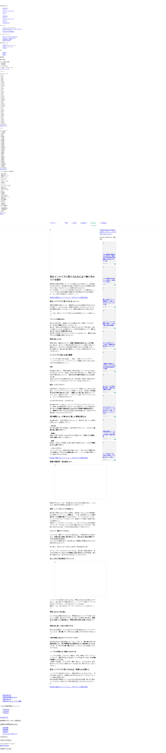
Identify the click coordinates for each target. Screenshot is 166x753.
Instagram (5, 52)
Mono (94, 223)
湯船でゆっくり (5, 175)
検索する (2, 213)
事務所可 (3, 203)
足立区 (2, 160)
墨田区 (2, 140)
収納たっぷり (4, 176)
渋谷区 (2, 149)
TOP (66, 223)
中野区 (2, 150)
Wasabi (2, 121)
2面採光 (3, 193)
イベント (5, 13)
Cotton (2, 88)
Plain (2, 111)
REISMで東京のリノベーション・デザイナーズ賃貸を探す (69, 297)
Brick (2, 81)
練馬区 (2, 159)
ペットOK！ (4, 206)
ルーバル (3, 183)
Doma (2, 93)
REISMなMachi (3, 169)
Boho (2, 79)
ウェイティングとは (4, 69)
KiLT (2, 102)
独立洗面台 (3, 173)
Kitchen (3, 103)
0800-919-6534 (4, 745)
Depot (2, 92)
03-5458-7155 (4, 717)
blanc (2, 77)
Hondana (3, 99)
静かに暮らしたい (5, 196)
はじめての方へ (6, 22)
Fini (2, 94)
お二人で (3, 202)
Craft (2, 90)
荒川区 (2, 156)
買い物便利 (3, 199)
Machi (84, 223)
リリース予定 (4, 66)
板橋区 (2, 157)
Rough (2, 114)
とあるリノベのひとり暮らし (9, 37)
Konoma (3, 105)
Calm (2, 84)
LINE (4, 53)
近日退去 (3, 64)
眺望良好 (3, 198)
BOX (2, 80)
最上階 (2, 201)
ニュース (5, 9)
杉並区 (2, 152)
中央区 (2, 133)
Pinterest (4, 54)
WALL (2, 120)
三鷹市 (2, 166)
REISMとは (5, 8)
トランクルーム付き (6, 185)
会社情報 (5, 727)
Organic (3, 110)
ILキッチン (3, 179)
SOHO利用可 (4, 205)
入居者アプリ (10, 45)
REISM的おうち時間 (7, 39)
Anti (2, 75)
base (2, 76)
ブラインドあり (5, 181)
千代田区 (3, 132)
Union (2, 119)
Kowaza (3, 106)
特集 (2, 211)
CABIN (3, 83)
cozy (2, 89)
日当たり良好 (4, 195)
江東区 (2, 142)
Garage (2, 98)
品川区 (2, 143)
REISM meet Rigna (7, 40)
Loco (2, 107)
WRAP (2, 123)
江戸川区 (3, 163)
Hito (75, 223)
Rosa (2, 112)
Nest (2, 109)
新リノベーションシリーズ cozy (10, 36)
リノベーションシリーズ (8, 10)
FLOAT (3, 96)
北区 (2, 154)
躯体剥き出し (4, 188)
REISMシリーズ (3, 125)
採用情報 (5, 729)
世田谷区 (3, 147)
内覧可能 (3, 63)
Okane (104, 223)
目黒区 (2, 144)
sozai (2, 116)
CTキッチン (4, 178)
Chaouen (3, 85)
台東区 (2, 139)
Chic (2, 86)
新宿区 (2, 136)
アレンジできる (5, 189)
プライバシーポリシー (10, 733)
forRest (2, 97)
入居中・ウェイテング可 (7, 67)
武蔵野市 (3, 164)
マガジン (5, 12)
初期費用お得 (4, 208)
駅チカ (2, 191)
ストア (8, 46)
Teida (2, 118)
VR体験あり (4, 209)
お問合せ (5, 47)
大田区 (2, 146)
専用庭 (2, 182)
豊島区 (2, 153)
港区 (2, 134)
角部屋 (2, 192)
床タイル (3, 186)
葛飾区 (2, 162)
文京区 (2, 137)
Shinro (2, 115)
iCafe (2, 101)
